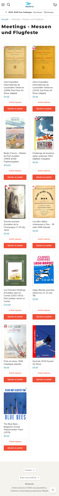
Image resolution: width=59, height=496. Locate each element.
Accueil (4, 19)
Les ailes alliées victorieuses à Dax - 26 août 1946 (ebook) (43, 224)
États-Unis (28, 477)
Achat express (15, 102)
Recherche (29, 484)
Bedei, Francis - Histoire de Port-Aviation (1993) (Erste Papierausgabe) (15, 157)
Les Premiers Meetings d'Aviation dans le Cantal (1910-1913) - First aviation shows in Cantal (14, 296)
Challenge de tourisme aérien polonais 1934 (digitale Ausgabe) (43, 156)
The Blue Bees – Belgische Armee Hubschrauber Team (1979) (13, 428)
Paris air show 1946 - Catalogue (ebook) (14, 362)
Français (28, 470)
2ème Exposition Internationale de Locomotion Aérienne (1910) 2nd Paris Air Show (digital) (43, 87)
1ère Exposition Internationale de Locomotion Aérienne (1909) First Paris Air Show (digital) (14, 87)
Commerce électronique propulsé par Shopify (29, 491)
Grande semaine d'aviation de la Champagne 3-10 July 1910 (14, 225)
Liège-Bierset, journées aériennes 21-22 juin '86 (43, 293)
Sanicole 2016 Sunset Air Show (43, 362)
